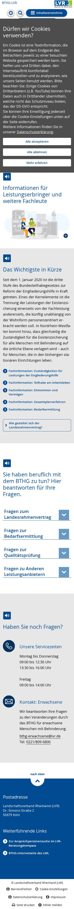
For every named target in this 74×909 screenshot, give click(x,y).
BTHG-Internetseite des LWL (29, 853)
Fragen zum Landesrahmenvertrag (27, 514)
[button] (37, 224)
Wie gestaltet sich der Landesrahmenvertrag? (25, 425)
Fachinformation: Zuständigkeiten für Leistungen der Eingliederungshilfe (35, 373)
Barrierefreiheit (21, 889)
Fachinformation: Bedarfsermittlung (34, 409)
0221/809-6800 (38, 741)
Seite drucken (26, 905)
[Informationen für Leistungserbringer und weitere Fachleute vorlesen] (7, 177)
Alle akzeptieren (37, 141)
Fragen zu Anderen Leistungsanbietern (24, 571)
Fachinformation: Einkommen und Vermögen (33, 392)
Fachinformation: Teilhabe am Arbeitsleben (39, 383)
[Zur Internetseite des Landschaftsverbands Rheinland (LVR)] (63, 4)
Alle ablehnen (37, 152)
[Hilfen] (11, 13)
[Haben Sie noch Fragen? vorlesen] (7, 615)
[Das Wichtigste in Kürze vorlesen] (7, 258)
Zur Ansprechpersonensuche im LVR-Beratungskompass (35, 843)
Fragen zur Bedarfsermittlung (23, 533)
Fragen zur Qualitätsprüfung (22, 552)
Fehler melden (52, 905)
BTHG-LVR (9, 3)
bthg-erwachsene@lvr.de (40, 736)
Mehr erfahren (37, 163)
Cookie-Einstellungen (54, 889)
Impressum (58, 897)
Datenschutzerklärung (35, 131)
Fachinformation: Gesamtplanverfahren (37, 402)
